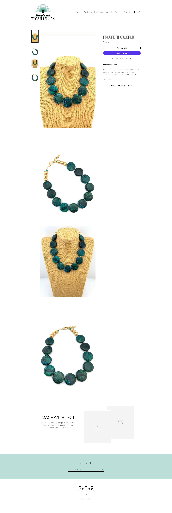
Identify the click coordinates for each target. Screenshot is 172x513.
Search (86, 495)
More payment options (122, 58)
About (109, 12)
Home (78, 12)
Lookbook (99, 12)
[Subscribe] (102, 469)
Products (87, 12)
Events (118, 12)
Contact (127, 12)
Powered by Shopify (86, 499)
